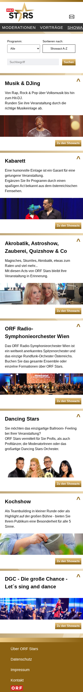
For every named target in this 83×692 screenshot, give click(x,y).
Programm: (14, 41)
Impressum (20, 669)
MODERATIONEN (19, 27)
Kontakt (17, 680)
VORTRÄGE (51, 27)
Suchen (69, 62)
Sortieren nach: (53, 41)
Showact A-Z (58, 48)
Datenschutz (21, 659)
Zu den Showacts (68, 143)
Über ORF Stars (24, 648)
